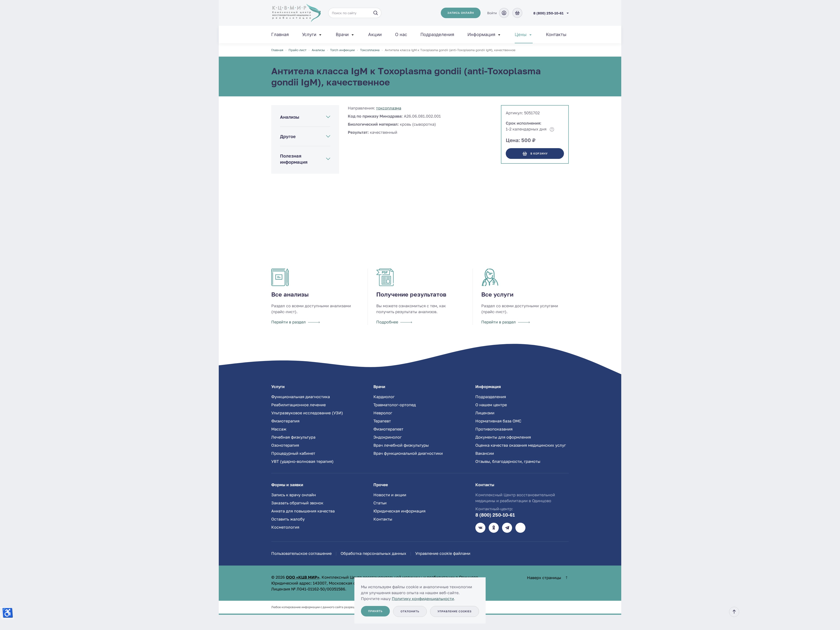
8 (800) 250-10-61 (495, 515)
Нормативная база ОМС (498, 420)
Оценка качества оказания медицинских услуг (520, 445)
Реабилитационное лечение (298, 404)
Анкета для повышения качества (303, 511)
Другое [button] (288, 136)
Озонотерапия (285, 445)
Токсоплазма (388, 108)
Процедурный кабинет (293, 453)
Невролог (382, 412)
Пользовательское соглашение (301, 553)
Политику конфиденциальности (423, 598)
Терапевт (382, 420)
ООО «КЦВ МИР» (302, 577)
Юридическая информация (399, 511)
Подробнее (387, 321)
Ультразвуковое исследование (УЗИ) (307, 412)
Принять (375, 611)
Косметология (285, 527)
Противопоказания (494, 429)
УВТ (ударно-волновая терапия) (302, 461)
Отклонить (410, 611)
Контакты (556, 34)
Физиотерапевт (388, 429)
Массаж (278, 429)
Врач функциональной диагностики (408, 453)
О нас (401, 34)
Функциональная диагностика (300, 396)
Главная (280, 34)
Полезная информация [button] (294, 159)
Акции (375, 34)
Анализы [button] (289, 117)
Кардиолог (384, 396)
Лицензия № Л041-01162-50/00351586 (308, 589)
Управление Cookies (455, 611)
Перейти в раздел (288, 321)
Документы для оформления (503, 437)
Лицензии (484, 412)
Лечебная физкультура (293, 437)
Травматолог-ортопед (394, 404)
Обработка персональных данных (373, 553)
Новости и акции (389, 494)
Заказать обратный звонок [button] (297, 502)
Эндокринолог (387, 437)
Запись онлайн (460, 12)
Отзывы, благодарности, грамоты (507, 461)
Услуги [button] (309, 34)
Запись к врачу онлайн (293, 494)
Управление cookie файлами (442, 553)
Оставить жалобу (288, 519)
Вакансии (484, 453)
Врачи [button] (342, 34)
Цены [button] (521, 34)
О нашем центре (491, 404)
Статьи (380, 502)
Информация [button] (481, 34)
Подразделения (437, 34)
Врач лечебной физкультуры (401, 445)
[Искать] (376, 13)
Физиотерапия (285, 420)
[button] (734, 612)
